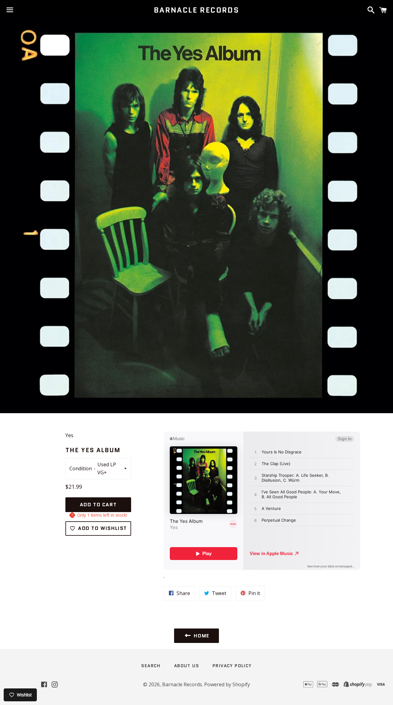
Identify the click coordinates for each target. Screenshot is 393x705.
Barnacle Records (196, 10)
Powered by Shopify (227, 684)
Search (150, 666)
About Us (186, 666)
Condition (80, 468)
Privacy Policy (232, 666)
